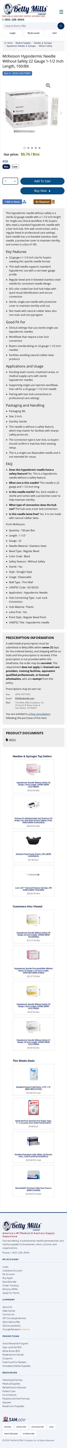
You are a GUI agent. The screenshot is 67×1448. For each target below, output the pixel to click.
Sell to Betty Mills (11, 1321)
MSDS (12, 740)
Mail (8, 702)
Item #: (7, 73)
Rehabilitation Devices (14, 1387)
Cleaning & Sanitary (12, 1379)
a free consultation (39, 714)
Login (5, 1266)
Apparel (6, 1402)
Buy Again (7, 1277)
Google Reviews (16, 1329)
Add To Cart (42, 181)
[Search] (60, 25)
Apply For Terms (10, 1292)
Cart (54, 33)
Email (9, 698)
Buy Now (41, 190)
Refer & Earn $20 (11, 1350)
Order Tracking (10, 1285)
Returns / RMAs (10, 1289)
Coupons (7, 1358)
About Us (7, 1307)
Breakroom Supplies (13, 1406)
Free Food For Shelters (14, 1362)
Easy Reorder (9, 1281)
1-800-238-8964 (19, 1252)
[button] (4, 114)
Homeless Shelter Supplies (16, 1365)
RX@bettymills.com (24, 698)
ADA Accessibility (11, 1325)
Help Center (8, 1310)
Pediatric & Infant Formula (16, 1398)
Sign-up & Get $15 (12, 1347)
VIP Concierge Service (14, 1318)
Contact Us (8, 1314)
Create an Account (12, 1270)
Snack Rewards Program (15, 1343)
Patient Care (8, 1391)
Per (5, 161)
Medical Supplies (11, 1383)
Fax (8, 694)
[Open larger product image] (31, 111)
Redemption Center (13, 1354)
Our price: (11, 154)
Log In (12, 33)
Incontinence (9, 1394)
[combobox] (10, 181)
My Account (33, 33)
